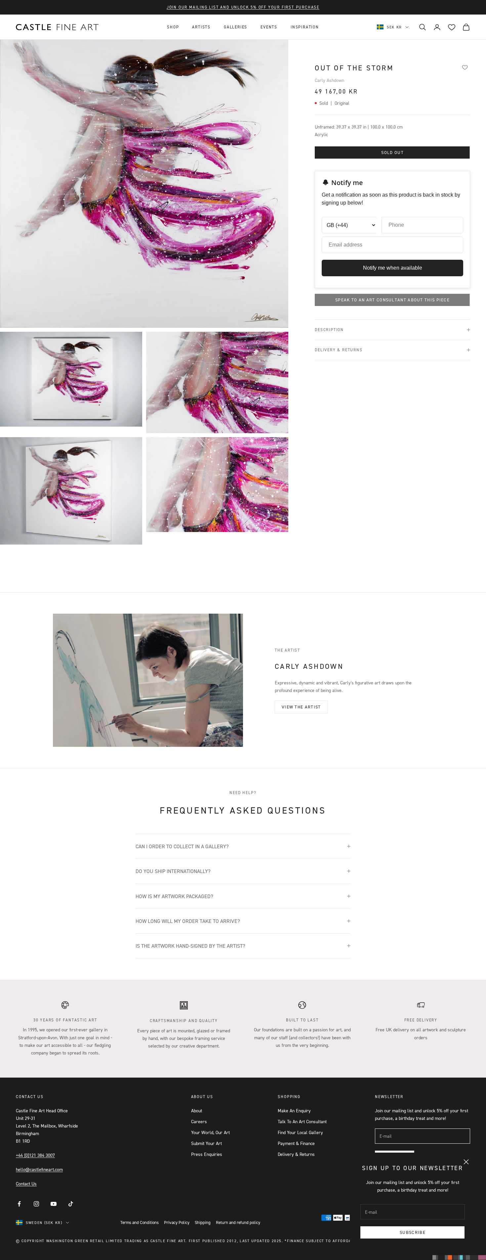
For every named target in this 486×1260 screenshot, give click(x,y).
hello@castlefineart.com (39, 1169)
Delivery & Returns (296, 1154)
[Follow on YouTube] (53, 1204)
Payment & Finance (296, 1143)
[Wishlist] (465, 67)
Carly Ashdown (329, 80)
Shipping (203, 1222)
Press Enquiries (206, 1154)
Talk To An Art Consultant (302, 1121)
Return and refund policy (238, 1222)
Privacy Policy (176, 1222)
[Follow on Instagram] (36, 1204)
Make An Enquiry (294, 1110)
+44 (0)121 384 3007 (35, 1155)
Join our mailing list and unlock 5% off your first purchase (243, 7)
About (196, 1110)
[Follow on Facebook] (19, 1204)
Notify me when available (392, 268)
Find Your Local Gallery (300, 1132)
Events (269, 26)
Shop (173, 26)
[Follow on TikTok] (70, 1204)
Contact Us (26, 1183)
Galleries (235, 26)
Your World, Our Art (210, 1132)
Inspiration (305, 26)
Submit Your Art (206, 1143)
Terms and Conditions (139, 1222)
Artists (201, 26)
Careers (199, 1121)
